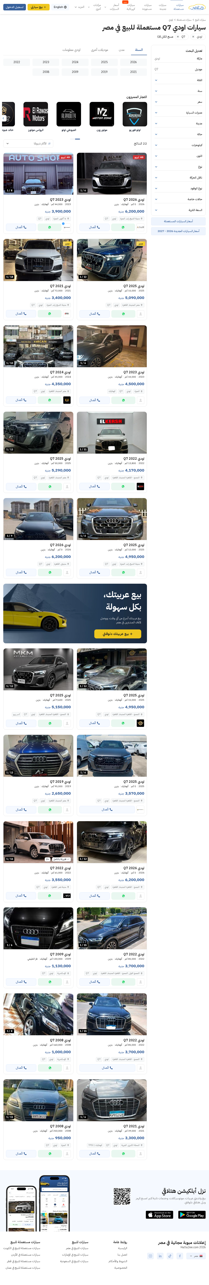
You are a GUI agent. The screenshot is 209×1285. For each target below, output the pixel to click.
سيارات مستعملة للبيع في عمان (23, 1268)
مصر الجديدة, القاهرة (131, 305)
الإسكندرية (61, 973)
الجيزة (137, 391)
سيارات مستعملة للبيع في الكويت (21, 1248)
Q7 (106, 218)
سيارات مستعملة (179, 7)
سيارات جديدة (162, 7)
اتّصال (92, 227)
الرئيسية (122, 1248)
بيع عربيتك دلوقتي (116, 633)
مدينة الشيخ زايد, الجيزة (56, 305)
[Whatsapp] (123, 227)
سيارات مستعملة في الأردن (25, 1255)
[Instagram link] (150, 1256)
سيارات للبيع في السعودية (74, 1261)
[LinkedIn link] (160, 1256)
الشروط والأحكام (118, 1261)
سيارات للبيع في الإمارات (75, 1255)
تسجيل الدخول (14, 7)
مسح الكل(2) (165, 37)
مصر (196, 1256)
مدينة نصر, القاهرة (59, 887)
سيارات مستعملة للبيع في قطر (23, 1261)
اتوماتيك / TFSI (95, 1145)
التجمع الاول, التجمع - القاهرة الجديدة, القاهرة (120, 973)
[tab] (139, 50)
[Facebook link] (180, 1256)
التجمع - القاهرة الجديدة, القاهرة (126, 477)
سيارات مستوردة (147, 7)
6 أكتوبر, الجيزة (59, 218)
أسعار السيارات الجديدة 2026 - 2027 (178, 231)
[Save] (82, 157)
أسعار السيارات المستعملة (178, 221)
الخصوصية (121, 1268)
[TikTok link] (170, 1256)
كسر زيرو (16, 714)
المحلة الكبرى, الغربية (130, 1145)
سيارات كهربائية (129, 7)
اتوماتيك (112, 391)
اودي (114, 218)
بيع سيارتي (37, 7)
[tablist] (75, 50)
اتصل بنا (122, 1255)
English (58, 7)
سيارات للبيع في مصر (77, 1248)
